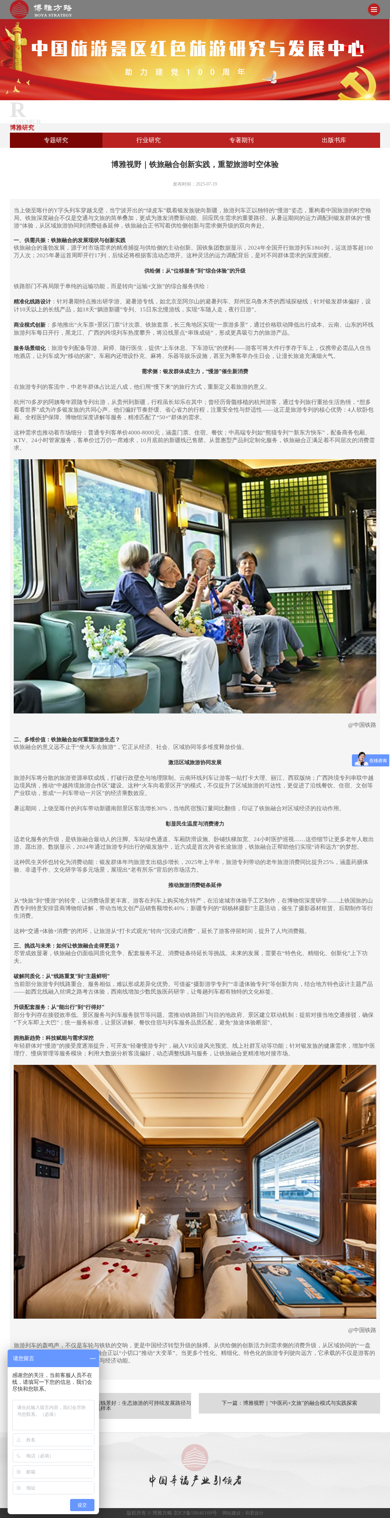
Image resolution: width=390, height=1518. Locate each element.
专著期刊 (241, 140)
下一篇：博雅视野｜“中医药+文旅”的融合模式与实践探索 (289, 1403)
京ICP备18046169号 (195, 1513)
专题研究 (56, 140)
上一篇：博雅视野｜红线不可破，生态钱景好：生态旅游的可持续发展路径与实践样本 (100, 1405)
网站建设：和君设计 (243, 1513)
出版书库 (334, 140)
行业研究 (148, 140)
